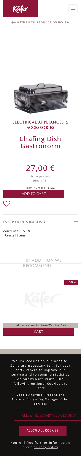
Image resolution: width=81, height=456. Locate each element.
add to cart (34, 194)
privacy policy (45, 447)
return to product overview (43, 22)
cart (38, 332)
